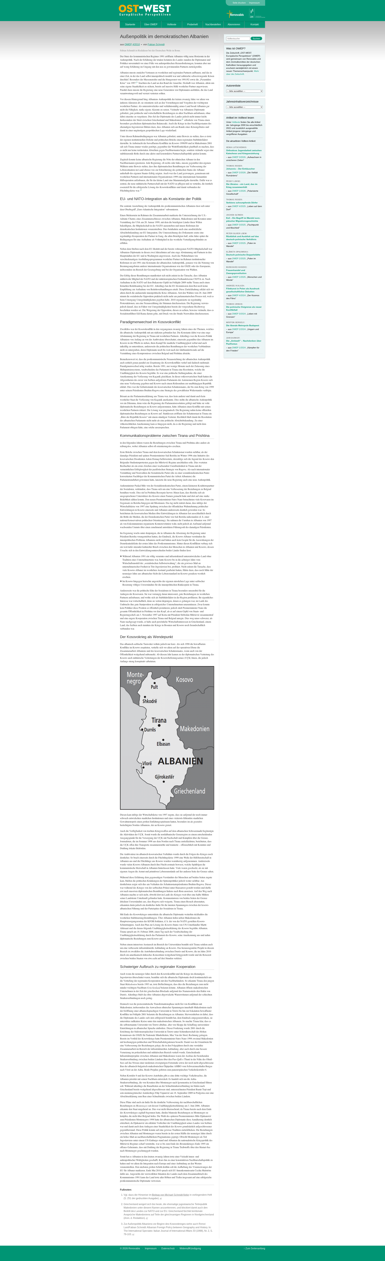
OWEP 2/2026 (239, 172)
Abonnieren (234, 24)
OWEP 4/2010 (132, 44)
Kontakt (255, 24)
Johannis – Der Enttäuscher (240, 169)
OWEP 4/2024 (239, 295)
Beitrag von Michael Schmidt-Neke (170, 1195)
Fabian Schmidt (156, 44)
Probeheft (192, 24)
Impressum (254, 3)
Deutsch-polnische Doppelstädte (243, 254)
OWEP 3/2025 (239, 225)
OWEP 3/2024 (239, 314)
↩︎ (161, 1198)
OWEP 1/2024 (239, 347)
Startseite (130, 24)
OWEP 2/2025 (239, 243)
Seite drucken (239, 3)
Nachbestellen (213, 24)
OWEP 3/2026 (239, 157)
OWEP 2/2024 (239, 329)
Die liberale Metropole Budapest (242, 325)
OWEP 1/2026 (239, 191)
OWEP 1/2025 (239, 277)
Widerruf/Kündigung (190, 1248)
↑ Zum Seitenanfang (254, 1248)
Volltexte (171, 24)
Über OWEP (150, 24)
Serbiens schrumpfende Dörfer (242, 202)
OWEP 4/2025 (239, 206)
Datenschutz (168, 1248)
